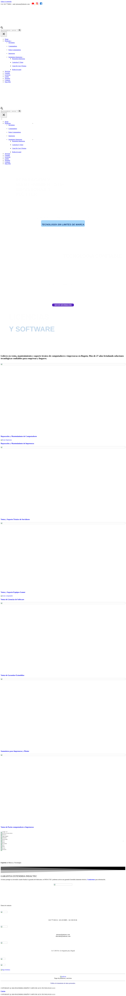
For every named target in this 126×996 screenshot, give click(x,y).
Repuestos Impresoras (18, 39)
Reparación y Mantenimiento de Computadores (19, 397)
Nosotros (7, 58)
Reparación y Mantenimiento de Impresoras (17, 404)
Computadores (12, 26)
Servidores (11, 23)
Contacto (7, 60)
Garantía (7, 53)
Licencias (7, 55)
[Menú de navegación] (1, 67)
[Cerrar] (4, 14)
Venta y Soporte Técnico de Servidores (15, 480)
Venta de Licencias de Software (12, 560)
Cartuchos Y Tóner (17, 42)
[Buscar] (2, 8)
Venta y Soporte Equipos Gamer (13, 553)
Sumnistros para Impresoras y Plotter (15, 711)
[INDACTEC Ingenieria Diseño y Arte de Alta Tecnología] (63, 6)
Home (6, 19)
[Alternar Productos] (33, 84)
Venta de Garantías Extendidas (12, 636)
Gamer (7, 57)
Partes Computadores (14, 30)
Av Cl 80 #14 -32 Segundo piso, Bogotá (63, 911)
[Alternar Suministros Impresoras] (33, 100)
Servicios (7, 51)
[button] (11, 21)
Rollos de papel (16, 50)
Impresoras (11, 33)
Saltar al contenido (6, 1)
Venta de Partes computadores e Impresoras (17, 787)
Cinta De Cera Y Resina (19, 46)
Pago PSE (8, 62)
